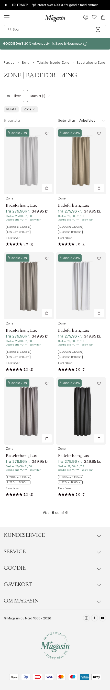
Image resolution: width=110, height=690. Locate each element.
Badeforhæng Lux (21, 205)
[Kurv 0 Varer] (103, 17)
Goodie (15, 568)
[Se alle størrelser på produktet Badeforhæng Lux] (29, 229)
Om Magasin (21, 600)
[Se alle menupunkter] (6, 17)
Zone (9, 198)
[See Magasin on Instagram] (86, 619)
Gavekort (18, 584)
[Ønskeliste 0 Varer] (94, 17)
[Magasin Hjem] (55, 18)
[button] (86, 18)
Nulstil (11, 109)
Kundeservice (24, 535)
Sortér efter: (66, 120)
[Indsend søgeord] (10, 29)
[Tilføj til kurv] (47, 188)
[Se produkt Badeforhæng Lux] (29, 160)
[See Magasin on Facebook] (94, 619)
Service (15, 551)
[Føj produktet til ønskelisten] (47, 133)
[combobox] (55, 29)
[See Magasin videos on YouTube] (102, 619)
